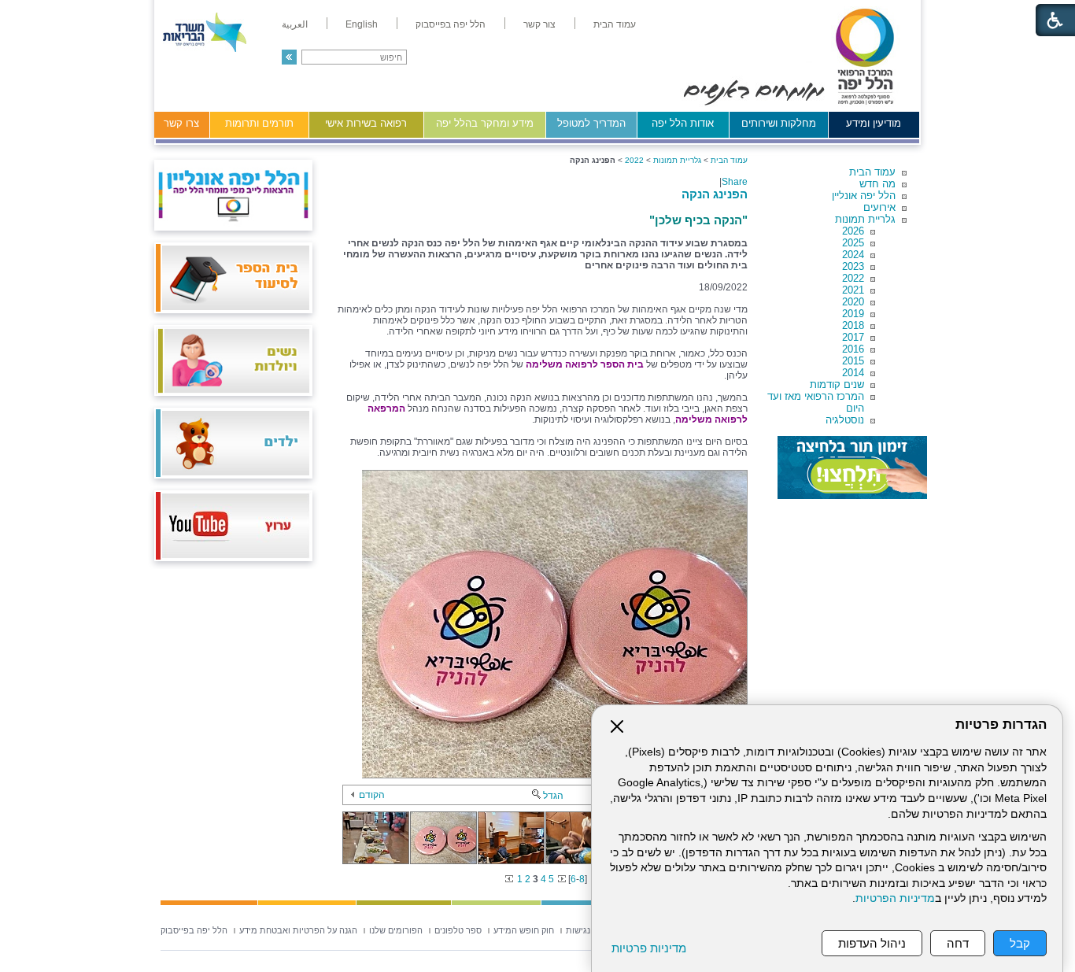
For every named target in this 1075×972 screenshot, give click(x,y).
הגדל (553, 795)
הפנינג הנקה (715, 194)
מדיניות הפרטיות (895, 898)
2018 (853, 325)
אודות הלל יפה (683, 123)
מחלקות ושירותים (778, 123)
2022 (853, 278)
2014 (853, 373)
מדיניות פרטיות (648, 948)
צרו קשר (181, 123)
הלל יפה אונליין (864, 195)
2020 (853, 302)
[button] (289, 57)
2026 (853, 231)
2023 (853, 266)
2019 (853, 314)
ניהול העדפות (872, 943)
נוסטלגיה (845, 420)
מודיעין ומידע (873, 123)
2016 (853, 349)
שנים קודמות (837, 384)
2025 (853, 243)
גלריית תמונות (865, 219)
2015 (853, 361)
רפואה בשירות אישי (366, 123)
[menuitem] (614, 24)
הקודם (372, 794)
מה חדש (877, 184)
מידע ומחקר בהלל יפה (485, 123)
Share (735, 181)
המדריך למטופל (591, 123)
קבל (1020, 943)
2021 (853, 290)
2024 (853, 255)
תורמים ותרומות (259, 123)
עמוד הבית (872, 172)
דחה (958, 943)
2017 (853, 337)
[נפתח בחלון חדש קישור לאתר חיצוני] (852, 467)
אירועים (879, 207)
